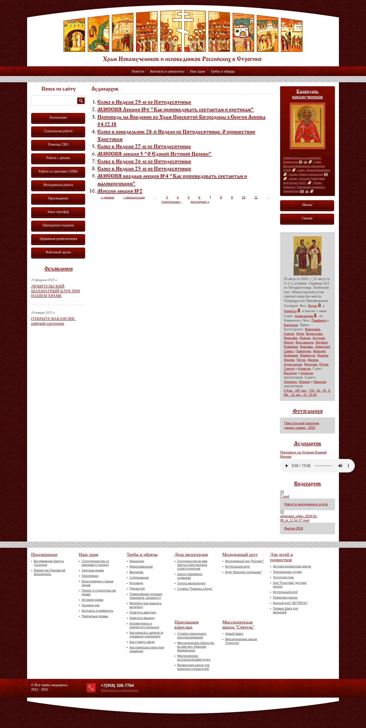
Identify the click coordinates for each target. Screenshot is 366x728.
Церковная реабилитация (58, 238)
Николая (319, 382)
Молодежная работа (58, 184)
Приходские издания (58, 225)
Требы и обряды (223, 71)
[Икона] (301, 162)
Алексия (304, 368)
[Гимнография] (305, 162)
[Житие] (310, 162)
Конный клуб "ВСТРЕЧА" (290, 603)
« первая (107, 197)
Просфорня (90, 576)
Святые (307, 218)
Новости (138, 71)
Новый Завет (234, 634)
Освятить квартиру (142, 612)
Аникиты (290, 311)
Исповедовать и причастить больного (144, 625)
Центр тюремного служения (189, 576)
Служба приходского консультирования (191, 635)
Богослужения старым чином (97, 583)
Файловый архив (58, 252)
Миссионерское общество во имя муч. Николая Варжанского (195, 646)
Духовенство (91, 605)
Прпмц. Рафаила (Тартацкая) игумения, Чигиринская (304, 186)
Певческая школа (285, 597)
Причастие (137, 588)
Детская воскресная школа (292, 566)
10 (243, 197)
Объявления (59, 269)
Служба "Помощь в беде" (195, 589)
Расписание (58, 117)
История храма (92, 600)
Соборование (139, 577)
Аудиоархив (307, 443)
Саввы (289, 351)
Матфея (321, 342)
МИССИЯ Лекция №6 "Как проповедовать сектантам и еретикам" (175, 109)
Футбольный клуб (237, 566)
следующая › (172, 202)
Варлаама (312, 329)
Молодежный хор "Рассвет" (244, 561)
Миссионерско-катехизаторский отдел (193, 657)
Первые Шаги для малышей (285, 610)
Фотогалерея (308, 411)
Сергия (289, 334)
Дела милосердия (191, 554)
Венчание (136, 572)
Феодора (310, 364)
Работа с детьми (58, 157)
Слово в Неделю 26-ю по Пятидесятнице (144, 161)
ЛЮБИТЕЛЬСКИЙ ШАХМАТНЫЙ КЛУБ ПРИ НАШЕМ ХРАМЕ (55, 291)
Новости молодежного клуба (306, 504)
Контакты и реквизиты (167, 71)
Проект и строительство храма (99, 592)
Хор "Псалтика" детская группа (289, 584)
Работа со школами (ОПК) (58, 171)
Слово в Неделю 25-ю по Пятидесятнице (144, 169)
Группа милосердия (191, 583)
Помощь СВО (58, 144)
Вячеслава (314, 334)
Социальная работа (58, 130)
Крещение (136, 561)
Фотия (312, 306)
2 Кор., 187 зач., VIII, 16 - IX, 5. (307, 390)
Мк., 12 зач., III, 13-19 (300, 395)
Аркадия (319, 351)
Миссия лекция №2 (119, 191)
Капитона (291, 325)
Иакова (289, 360)
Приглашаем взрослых (186, 624)
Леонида (290, 382)
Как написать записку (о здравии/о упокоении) (146, 634)
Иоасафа (291, 338)
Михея (289, 342)
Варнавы (306, 347)
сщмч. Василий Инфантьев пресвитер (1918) (304, 166)
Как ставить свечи (142, 642)
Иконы (307, 204)
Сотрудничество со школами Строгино (95, 563)
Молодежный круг (240, 554)
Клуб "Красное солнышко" (243, 572)
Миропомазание (141, 566)
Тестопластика (283, 577)
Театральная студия (287, 572)
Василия (290, 373)
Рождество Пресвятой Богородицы (49, 572)
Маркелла (307, 355)
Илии (300, 334)
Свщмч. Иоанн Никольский (306, 174)
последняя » (199, 202)
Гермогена (303, 351)
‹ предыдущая (134, 197)
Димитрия (322, 347)
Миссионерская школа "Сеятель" (238, 624)
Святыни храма (93, 570)
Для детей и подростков (281, 556)
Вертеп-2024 (293, 528)
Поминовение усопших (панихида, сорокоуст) (145, 596)
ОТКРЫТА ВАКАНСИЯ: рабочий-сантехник (53, 321)
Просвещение (58, 198)
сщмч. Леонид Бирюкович (314, 170)
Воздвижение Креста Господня (49, 563)
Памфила (318, 320)
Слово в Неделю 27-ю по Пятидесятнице (144, 146)
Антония (318, 338)
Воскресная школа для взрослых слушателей (193, 667)
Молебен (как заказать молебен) (145, 605)
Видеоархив (307, 483)
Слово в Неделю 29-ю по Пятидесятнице (144, 102)
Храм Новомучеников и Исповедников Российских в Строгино (183, 36)
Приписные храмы (95, 616)
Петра (301, 360)
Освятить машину (142, 618)
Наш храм (197, 71)
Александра (304, 316)
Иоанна (305, 338)
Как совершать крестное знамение (146, 649)
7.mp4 (284, 496)
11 (256, 197)
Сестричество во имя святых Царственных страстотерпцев (192, 564)
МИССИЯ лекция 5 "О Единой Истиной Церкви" (154, 154)
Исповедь (136, 583)
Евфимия (291, 347)
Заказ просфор (58, 211)
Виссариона (304, 342)
